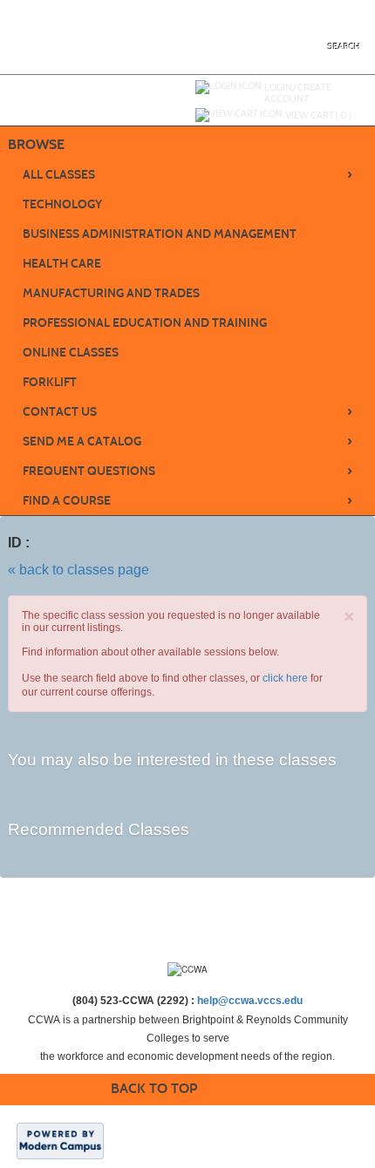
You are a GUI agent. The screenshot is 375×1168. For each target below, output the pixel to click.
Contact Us (187, 411)
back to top (154, 1088)
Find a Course (187, 500)
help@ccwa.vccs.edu (250, 1001)
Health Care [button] (62, 263)
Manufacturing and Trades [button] (111, 293)
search (344, 46)
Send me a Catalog (187, 441)
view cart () (318, 115)
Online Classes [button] (71, 352)
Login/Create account (297, 93)
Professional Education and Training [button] (145, 323)
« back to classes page (78, 569)
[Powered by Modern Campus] (60, 1140)
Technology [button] (62, 204)
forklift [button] (50, 382)
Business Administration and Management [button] (160, 234)
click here (285, 678)
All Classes (187, 174)
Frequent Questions (187, 471)
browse (36, 144)
